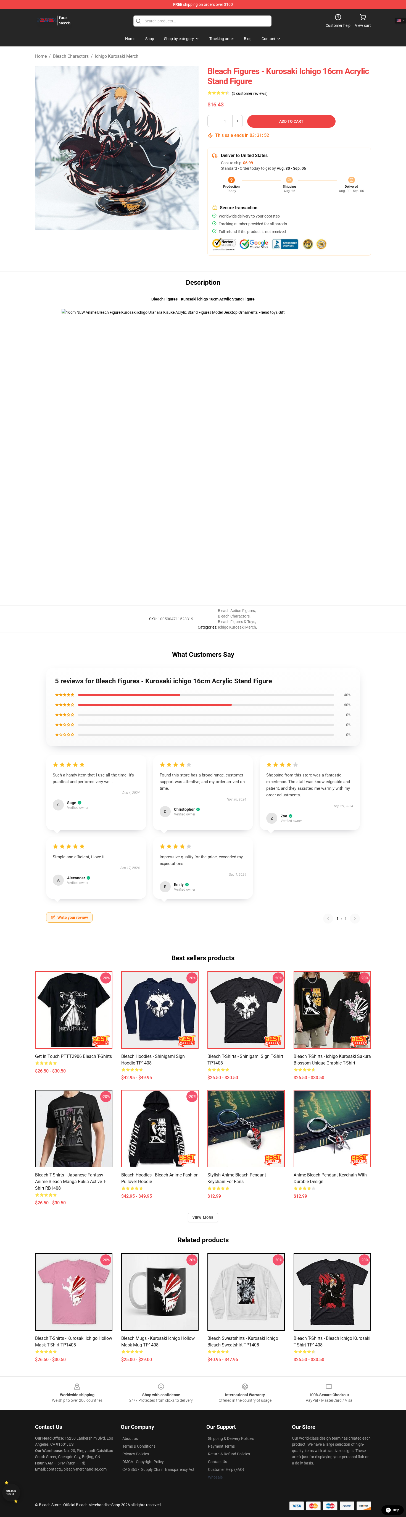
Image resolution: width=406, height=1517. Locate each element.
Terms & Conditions (138, 1446)
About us (130, 1438)
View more (203, 1218)
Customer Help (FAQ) (226, 1469)
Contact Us (217, 1462)
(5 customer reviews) (250, 93)
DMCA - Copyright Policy (143, 1462)
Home (41, 56)
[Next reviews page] (355, 919)
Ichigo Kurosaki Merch (116, 56)
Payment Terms (221, 1446)
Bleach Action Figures (236, 610)
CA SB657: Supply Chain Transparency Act (158, 1469)
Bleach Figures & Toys (236, 621)
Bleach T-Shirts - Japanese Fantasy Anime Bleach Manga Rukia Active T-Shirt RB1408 (70, 1181)
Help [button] (396, 1510)
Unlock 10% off (11, 1492)
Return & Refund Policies (229, 1454)
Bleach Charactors (71, 56)
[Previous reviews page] (328, 919)
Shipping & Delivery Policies (231, 1438)
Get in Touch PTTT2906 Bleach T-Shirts (73, 1056)
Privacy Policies (135, 1454)
